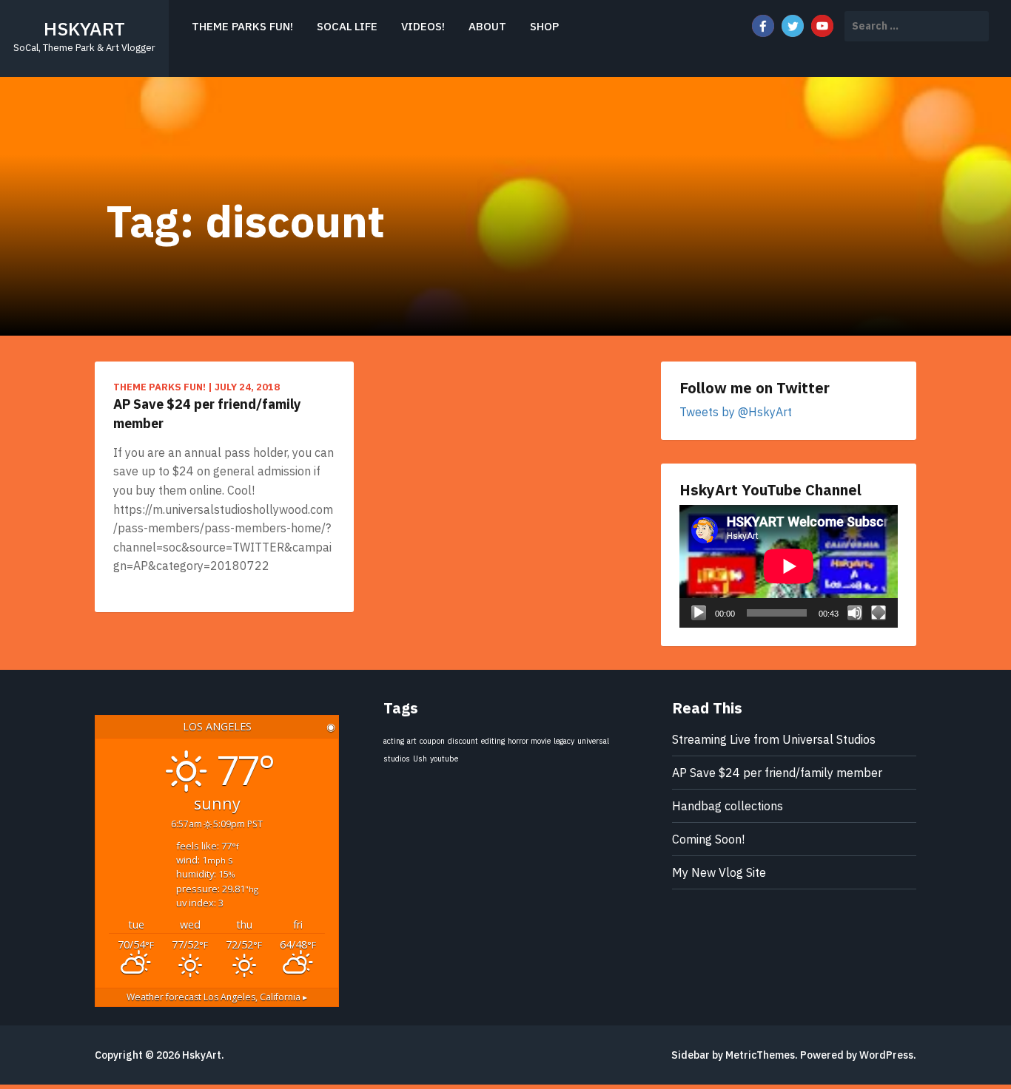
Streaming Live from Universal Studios (774, 739)
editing (493, 741)
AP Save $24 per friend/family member (207, 413)
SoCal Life (347, 26)
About (487, 26)
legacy (564, 741)
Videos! (423, 26)
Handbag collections (727, 805)
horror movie (529, 741)
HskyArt (84, 28)
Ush (420, 758)
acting (393, 741)
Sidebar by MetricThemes (733, 1055)
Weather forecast (217, 997)
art (412, 741)
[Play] (698, 612)
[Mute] (854, 612)
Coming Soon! (708, 839)
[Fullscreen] (878, 612)
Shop (544, 26)
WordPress (886, 1055)
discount (463, 741)
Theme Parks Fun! (242, 26)
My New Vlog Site (719, 872)
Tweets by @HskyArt (735, 411)
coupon (432, 741)
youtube (444, 758)
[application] (788, 566)
